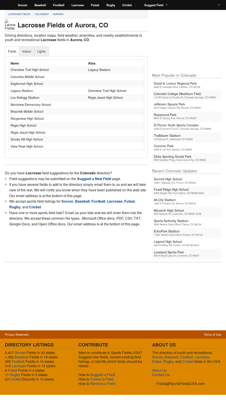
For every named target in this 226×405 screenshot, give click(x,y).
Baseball (40, 5)
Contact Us (161, 374)
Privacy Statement (17, 334)
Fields (12, 51)
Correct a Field (101, 379)
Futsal (95, 5)
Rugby (110, 5)
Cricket (127, 5)
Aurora (58, 14)
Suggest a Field (102, 374)
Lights (41, 51)
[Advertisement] (186, 41)
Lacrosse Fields (19, 14)
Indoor (26, 51)
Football (58, 5)
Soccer (22, 5)
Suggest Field (153, 5)
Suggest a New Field (94, 178)
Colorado (42, 14)
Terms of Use (212, 334)
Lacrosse (78, 5)
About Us (159, 370)
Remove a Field (102, 383)
